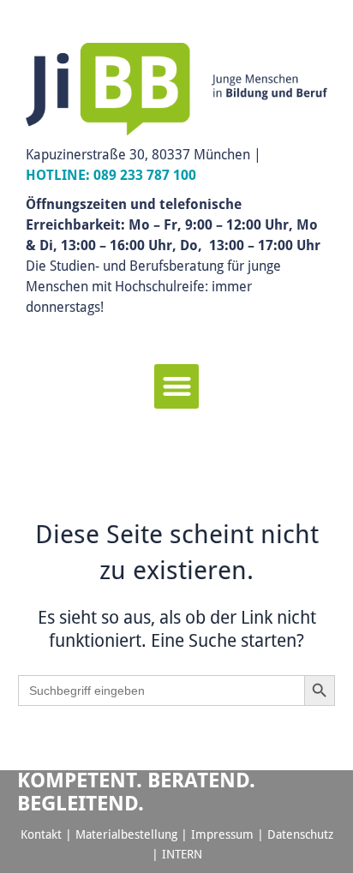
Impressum (222, 834)
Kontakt (41, 834)
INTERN (182, 854)
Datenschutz (300, 834)
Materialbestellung (126, 834)
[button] (177, 387)
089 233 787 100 (144, 174)
